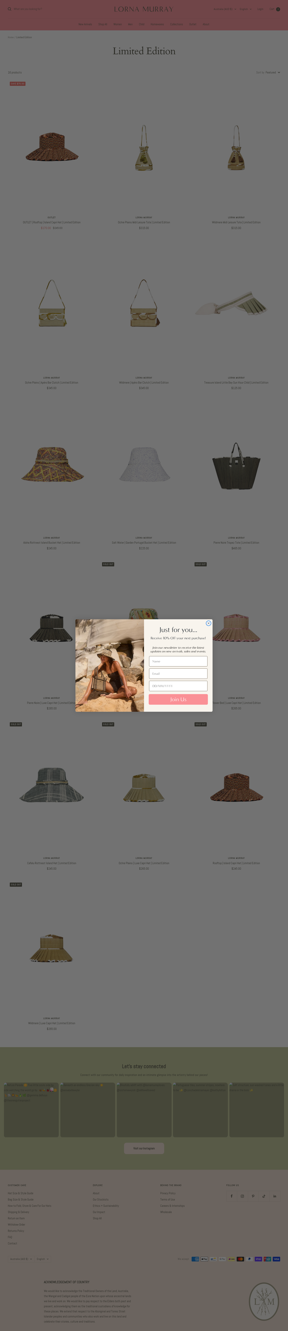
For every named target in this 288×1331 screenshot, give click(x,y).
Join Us (178, 699)
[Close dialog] (208, 623)
